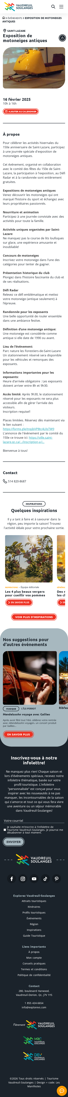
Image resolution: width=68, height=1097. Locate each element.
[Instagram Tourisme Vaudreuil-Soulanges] (23, 878)
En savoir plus (18, 734)
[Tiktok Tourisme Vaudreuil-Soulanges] (45, 878)
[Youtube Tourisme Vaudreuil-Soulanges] (34, 878)
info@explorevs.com (34, 1007)
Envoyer (14, 842)
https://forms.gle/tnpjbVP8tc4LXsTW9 (28, 429)
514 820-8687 (17, 481)
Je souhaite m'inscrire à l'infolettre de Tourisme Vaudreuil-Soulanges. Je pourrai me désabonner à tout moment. (35, 830)
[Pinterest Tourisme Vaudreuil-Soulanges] (56, 878)
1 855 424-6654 (34, 1003)
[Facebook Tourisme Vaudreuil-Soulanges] (11, 878)
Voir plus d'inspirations (34, 617)
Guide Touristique (34, 935)
